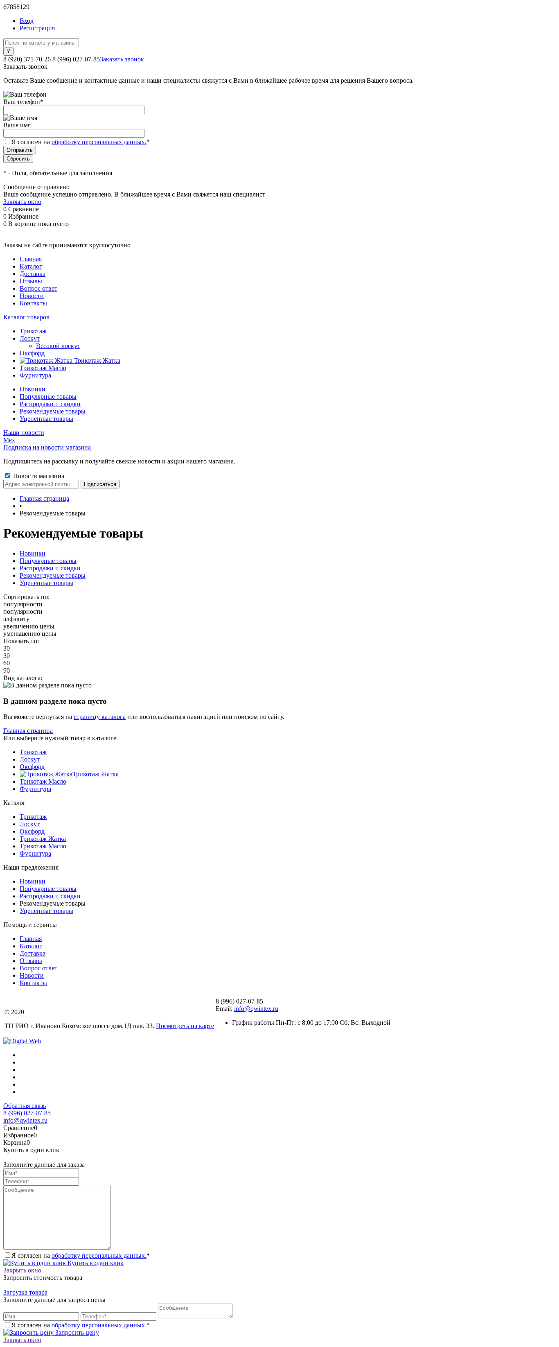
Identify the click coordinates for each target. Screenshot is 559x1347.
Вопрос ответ (38, 288)
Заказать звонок (122, 59)
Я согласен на (80, 141)
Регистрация (37, 28)
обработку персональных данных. (99, 141)
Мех (9, 439)
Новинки (32, 389)
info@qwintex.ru (256, 1008)
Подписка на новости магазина (47, 447)
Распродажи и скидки (50, 403)
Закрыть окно (22, 201)
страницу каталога (100, 716)
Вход (27, 20)
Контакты (33, 303)
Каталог (31, 266)
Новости (32, 295)
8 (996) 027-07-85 (27, 1113)
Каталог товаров (26, 317)
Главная (31, 258)
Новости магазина (37, 475)
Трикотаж (33, 751)
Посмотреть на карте (185, 1025)
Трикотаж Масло (43, 781)
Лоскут (30, 759)
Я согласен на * (80, 1255)
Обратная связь (24, 1105)
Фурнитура (35, 788)
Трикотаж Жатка (95, 774)
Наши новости (23, 432)
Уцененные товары (46, 418)
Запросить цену (76, 1332)
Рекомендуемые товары (53, 411)
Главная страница (28, 730)
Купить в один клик (95, 1262)
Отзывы (31, 281)
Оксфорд (32, 766)
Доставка (32, 273)
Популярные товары (48, 396)
